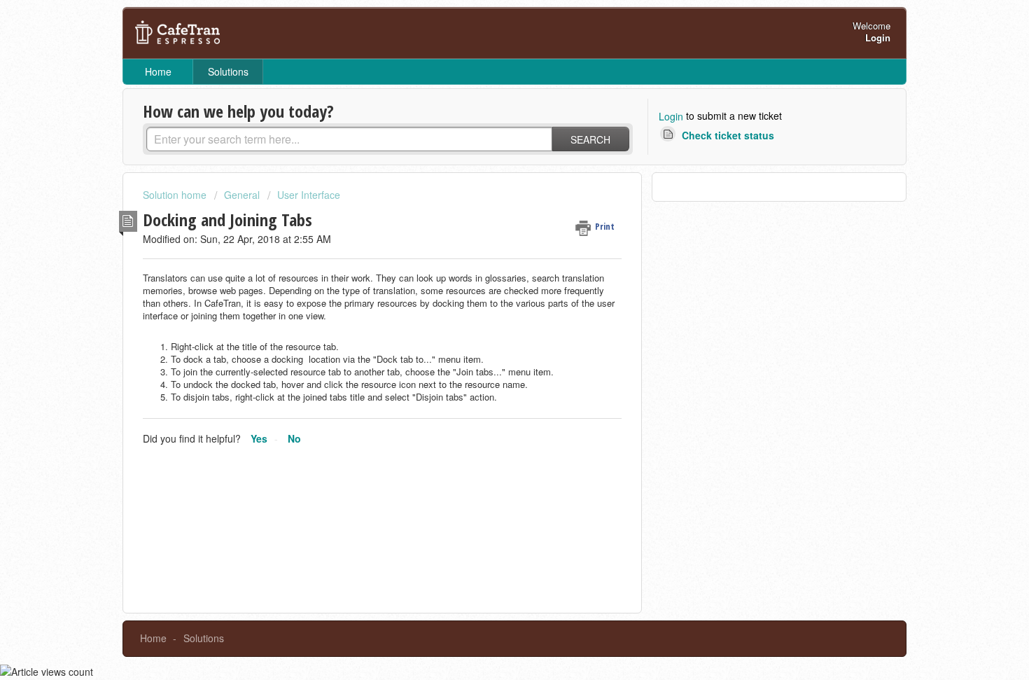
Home (158, 71)
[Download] (488, 154)
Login (671, 116)
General (242, 195)
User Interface (308, 195)
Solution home (176, 195)
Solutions (228, 71)
